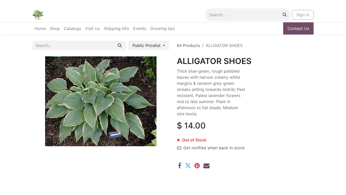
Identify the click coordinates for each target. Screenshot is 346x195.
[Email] (206, 165)
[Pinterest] (197, 165)
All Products (188, 45)
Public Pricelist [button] (147, 45)
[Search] (284, 14)
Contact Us (298, 28)
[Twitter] (188, 165)
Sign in (302, 14)
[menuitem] (40, 28)
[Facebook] (179, 165)
